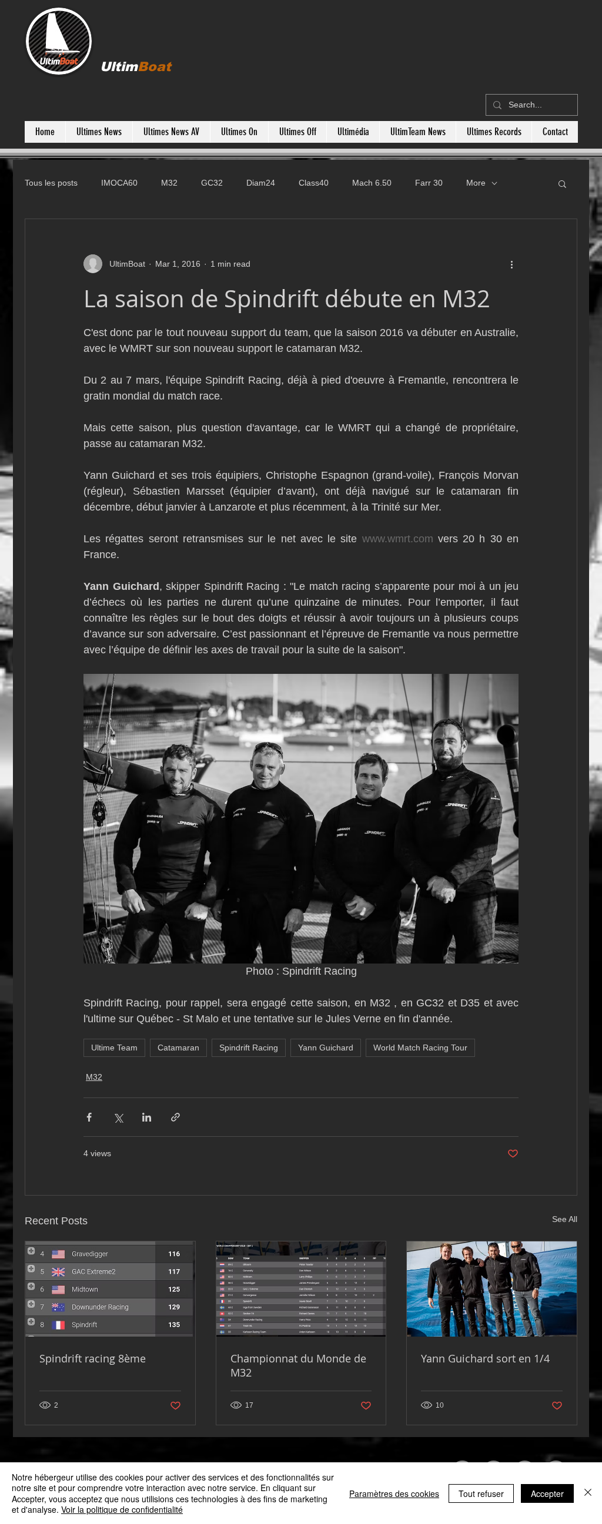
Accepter (547, 1493)
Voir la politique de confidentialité (122, 1509)
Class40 (314, 182)
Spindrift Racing (248, 1047)
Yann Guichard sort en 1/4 (485, 1358)
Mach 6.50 (372, 182)
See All (564, 1219)
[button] (562, 183)
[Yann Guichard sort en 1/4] (492, 1289)
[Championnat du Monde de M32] (301, 1289)
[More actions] (511, 264)
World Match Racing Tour (420, 1047)
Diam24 (260, 182)
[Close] (588, 1493)
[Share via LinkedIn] (146, 1117)
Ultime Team (114, 1047)
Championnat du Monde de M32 (298, 1365)
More (476, 182)
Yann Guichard (325, 1047)
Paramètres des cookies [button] (394, 1493)
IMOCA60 (119, 182)
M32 (169, 182)
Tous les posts (51, 182)
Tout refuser (481, 1493)
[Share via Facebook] (89, 1117)
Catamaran (178, 1047)
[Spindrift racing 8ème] (110, 1289)
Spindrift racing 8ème (92, 1358)
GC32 (212, 182)
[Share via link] (175, 1117)
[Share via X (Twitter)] (117, 1117)
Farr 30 (429, 182)
